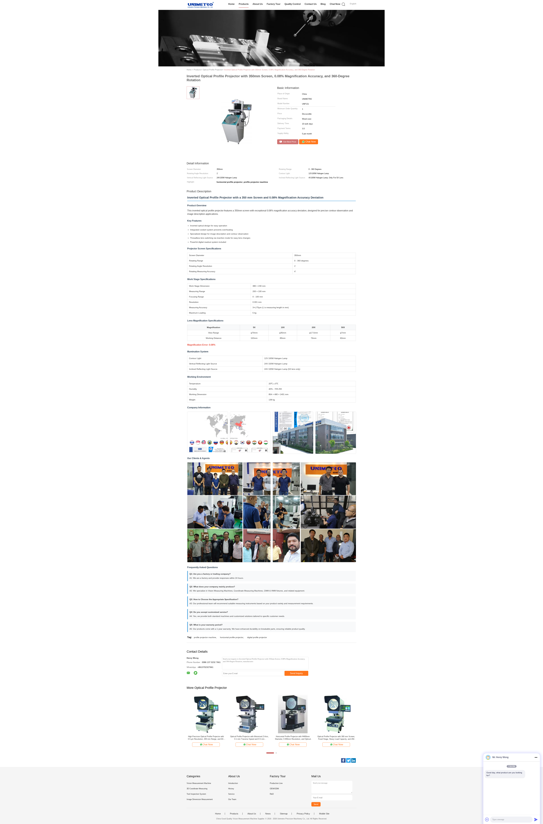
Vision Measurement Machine (199, 783)
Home (231, 4)
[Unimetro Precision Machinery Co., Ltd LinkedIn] (353, 760)
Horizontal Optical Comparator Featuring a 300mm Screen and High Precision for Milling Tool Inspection (249, 737)
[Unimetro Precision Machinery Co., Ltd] (200, 5)
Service (231, 794)
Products (244, 4)
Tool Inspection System (196, 794)
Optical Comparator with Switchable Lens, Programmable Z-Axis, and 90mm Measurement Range (206, 737)
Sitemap (283, 814)
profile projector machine (205, 637)
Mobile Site (324, 814)
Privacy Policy (303, 814)
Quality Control (293, 4)
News (268, 814)
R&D (272, 794)
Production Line (276, 783)
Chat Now (335, 4)
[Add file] (487, 819)
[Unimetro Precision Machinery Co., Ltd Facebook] (343, 760)
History (231, 789)
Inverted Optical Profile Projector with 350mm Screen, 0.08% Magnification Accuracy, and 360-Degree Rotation (269, 70)
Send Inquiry (296, 673)
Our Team (232, 799)
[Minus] (536, 757)
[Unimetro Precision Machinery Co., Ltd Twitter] (348, 760)
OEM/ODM (274, 789)
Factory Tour (273, 4)
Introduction (233, 783)
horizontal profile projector (231, 637)
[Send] (536, 819)
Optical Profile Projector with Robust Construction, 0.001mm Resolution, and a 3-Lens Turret (293, 737)
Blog (323, 4)
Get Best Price (289, 142)
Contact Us (311, 4)
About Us (258, 4)
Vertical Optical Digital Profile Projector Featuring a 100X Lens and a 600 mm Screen (336, 737)
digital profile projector (257, 637)
